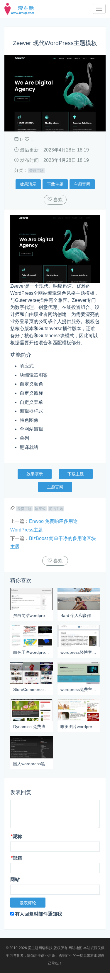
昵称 (16, 836)
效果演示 (28, 184)
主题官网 (82, 184)
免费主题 (24, 509)
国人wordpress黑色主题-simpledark (31, 763)
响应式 (40, 509)
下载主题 (55, 184)
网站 (15, 879)
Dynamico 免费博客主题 (31, 726)
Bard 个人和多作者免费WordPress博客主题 (78, 615)
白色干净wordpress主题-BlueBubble (31, 652)
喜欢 (57, 199)
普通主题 (36, 171)
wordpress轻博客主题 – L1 (78, 652)
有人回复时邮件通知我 (38, 913)
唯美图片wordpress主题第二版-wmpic (78, 726)
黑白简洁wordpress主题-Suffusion (31, 615)
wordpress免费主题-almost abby (78, 689)
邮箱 (16, 857)
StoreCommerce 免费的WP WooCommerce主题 (31, 689)
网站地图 (75, 948)
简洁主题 (56, 509)
